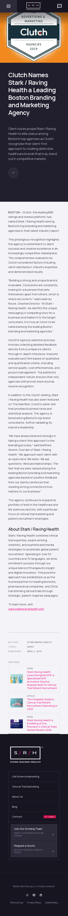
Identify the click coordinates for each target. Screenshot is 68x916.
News (30, 647)
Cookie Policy (51, 902)
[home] (34, 6)
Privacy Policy (34, 902)
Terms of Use (16, 902)
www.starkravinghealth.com (26, 609)
